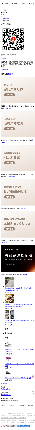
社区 (23, 3)
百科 (32, 3)
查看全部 (4, 383)
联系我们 (12, 405)
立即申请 (8, 108)
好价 (15, 3)
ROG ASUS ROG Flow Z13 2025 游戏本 (18, 378)
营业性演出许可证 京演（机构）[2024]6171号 (13, 415)
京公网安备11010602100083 (8, 413)
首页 (6, 3)
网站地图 (30, 405)
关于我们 (3, 405)
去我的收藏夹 (6, 389)
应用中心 (4, 58)
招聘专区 (21, 405)
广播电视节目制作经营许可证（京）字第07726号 (13, 418)
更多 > (10, 74)
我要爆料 (4, 69)
